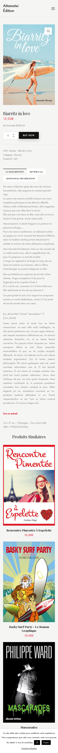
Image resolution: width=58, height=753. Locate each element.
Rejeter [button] (46, 742)
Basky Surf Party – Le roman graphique (29, 628)
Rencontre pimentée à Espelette (29, 530)
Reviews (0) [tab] (36, 172)
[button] (48, 31)
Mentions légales (29, 748)
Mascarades (29, 727)
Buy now (29, 135)
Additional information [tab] (20, 178)
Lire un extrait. (10, 413)
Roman (18, 154)
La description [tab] (15, 172)
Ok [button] (37, 742)
